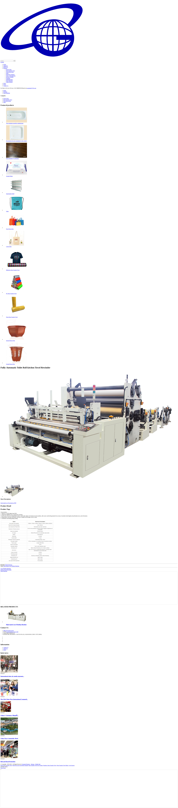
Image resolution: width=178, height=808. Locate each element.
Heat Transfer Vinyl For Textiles (36, 765)
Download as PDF (12, 503)
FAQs (4, 84)
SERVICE (5, 67)
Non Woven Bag (10, 229)
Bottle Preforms (8, 564)
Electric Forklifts (9, 77)
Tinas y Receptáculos (10, 75)
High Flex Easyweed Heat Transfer (20, 765)
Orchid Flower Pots (10, 364)
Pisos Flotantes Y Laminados (12, 158)
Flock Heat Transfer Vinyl (12, 317)
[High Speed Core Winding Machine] (16, 621)
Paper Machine (9, 80)
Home (4, 64)
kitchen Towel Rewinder (6, 569)
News (4, 83)
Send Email (3, 768)
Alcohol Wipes (9, 176)
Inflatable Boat (9, 79)
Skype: (4, 633)
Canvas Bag (8, 246)
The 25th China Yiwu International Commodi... (14, 699)
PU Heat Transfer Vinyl (11, 293)
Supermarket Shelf (10, 193)
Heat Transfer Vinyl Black (62, 765)
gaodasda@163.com (31, 88)
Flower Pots (8, 69)
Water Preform (9, 82)
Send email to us (4, 503)
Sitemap (32, 764)
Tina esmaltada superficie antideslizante (14, 123)
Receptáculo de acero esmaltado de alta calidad (16, 141)
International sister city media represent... (12, 676)
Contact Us (5, 85)
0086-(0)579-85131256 (8, 630)
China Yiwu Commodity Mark (9, 738)
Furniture (8, 78)
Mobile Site (37, 764)
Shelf (7, 73)
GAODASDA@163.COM (12, 631)
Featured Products (26, 764)
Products (5, 68)
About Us (5, 65)
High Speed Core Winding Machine (11, 566)
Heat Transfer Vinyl (10, 70)
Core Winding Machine (6, 568)
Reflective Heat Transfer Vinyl (13, 270)
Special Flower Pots (10, 340)
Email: (4, 631)
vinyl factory (71, 765)
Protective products (10, 74)
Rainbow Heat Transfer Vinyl (49, 765)
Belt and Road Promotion (8, 761)
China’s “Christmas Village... (9, 715)
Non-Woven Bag (10, 72)
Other (7, 211)
